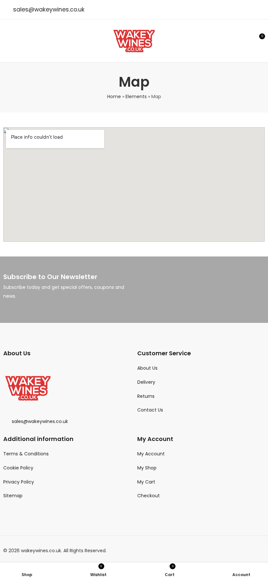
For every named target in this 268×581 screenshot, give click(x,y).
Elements (136, 96)
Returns (146, 396)
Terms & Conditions (26, 453)
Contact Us (150, 410)
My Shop (147, 468)
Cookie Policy (18, 468)
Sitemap (13, 495)
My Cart (146, 482)
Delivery (146, 382)
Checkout (148, 495)
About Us (147, 368)
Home (114, 96)
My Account (151, 453)
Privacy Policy (18, 482)
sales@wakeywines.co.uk (49, 9)
